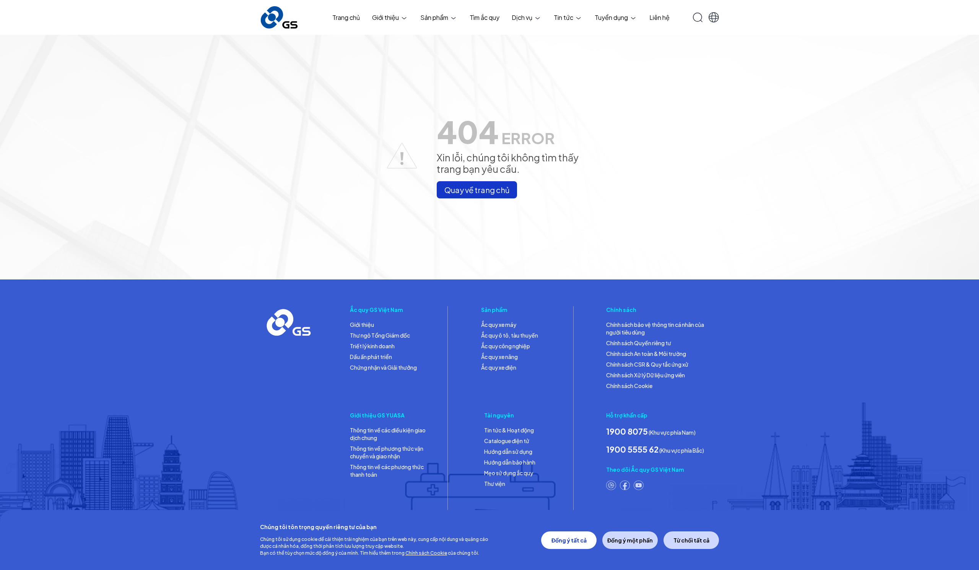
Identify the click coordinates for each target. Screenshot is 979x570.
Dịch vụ (522, 17)
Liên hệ (659, 17)
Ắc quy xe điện (498, 367)
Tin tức (563, 17)
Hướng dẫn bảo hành (509, 462)
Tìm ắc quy (484, 17)
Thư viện (494, 483)
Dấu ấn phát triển (371, 356)
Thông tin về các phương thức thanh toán (387, 470)
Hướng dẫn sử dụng (508, 451)
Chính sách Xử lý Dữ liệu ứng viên (645, 375)
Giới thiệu (385, 17)
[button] (714, 17)
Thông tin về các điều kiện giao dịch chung (388, 434)
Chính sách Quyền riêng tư (638, 342)
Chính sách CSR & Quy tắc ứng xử (647, 364)
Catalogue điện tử (506, 440)
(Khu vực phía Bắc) (655, 449)
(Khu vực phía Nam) (651, 431)
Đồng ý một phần (630, 540)
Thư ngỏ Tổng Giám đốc (380, 335)
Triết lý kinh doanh (372, 346)
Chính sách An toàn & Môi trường (646, 353)
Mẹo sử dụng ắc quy (508, 472)
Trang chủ (346, 17)
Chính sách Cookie (629, 385)
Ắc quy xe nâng (499, 356)
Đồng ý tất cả (569, 540)
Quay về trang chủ (476, 190)
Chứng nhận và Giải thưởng (383, 367)
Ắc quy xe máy (498, 324)
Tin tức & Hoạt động (509, 430)
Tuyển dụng (611, 17)
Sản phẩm (434, 17)
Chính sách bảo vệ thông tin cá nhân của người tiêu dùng (655, 328)
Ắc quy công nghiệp (505, 346)
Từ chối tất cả (691, 540)
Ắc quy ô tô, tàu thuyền (509, 335)
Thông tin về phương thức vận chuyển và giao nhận (386, 452)
